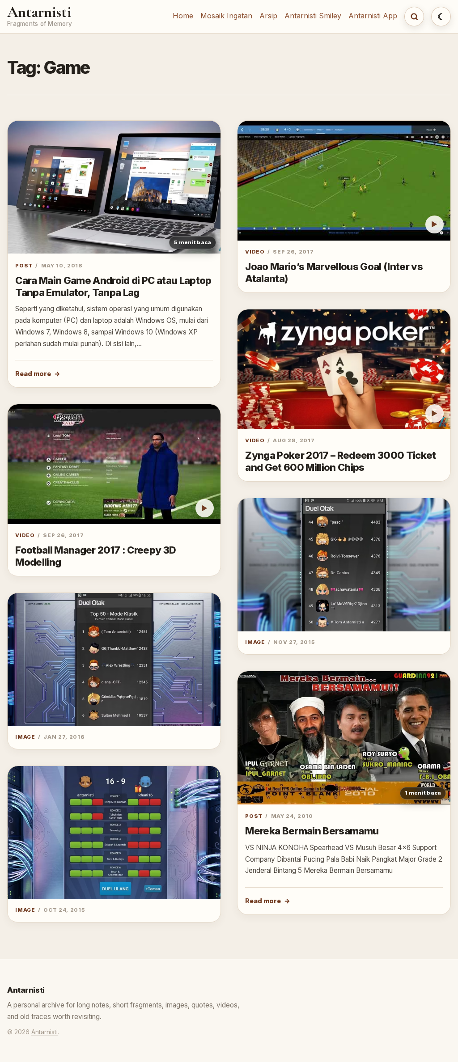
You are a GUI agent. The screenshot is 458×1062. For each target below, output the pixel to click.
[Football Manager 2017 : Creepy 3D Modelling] (114, 464)
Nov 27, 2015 (294, 642)
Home (183, 15)
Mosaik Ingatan (226, 15)
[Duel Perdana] (114, 832)
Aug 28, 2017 (293, 440)
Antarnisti (39, 12)
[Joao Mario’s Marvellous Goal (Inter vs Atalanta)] (343, 181)
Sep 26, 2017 (63, 535)
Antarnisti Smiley (312, 15)
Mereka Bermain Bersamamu (311, 831)
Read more (33, 373)
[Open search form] (414, 16)
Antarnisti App (372, 15)
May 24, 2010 (292, 816)
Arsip (268, 15)
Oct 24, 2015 (64, 910)
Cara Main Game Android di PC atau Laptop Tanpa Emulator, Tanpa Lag (113, 286)
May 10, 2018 (62, 265)
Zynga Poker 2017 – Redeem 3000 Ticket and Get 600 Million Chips (340, 461)
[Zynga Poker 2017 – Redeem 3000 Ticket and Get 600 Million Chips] (343, 369)
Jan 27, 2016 (64, 737)
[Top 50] (343, 564)
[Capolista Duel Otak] (114, 659)
